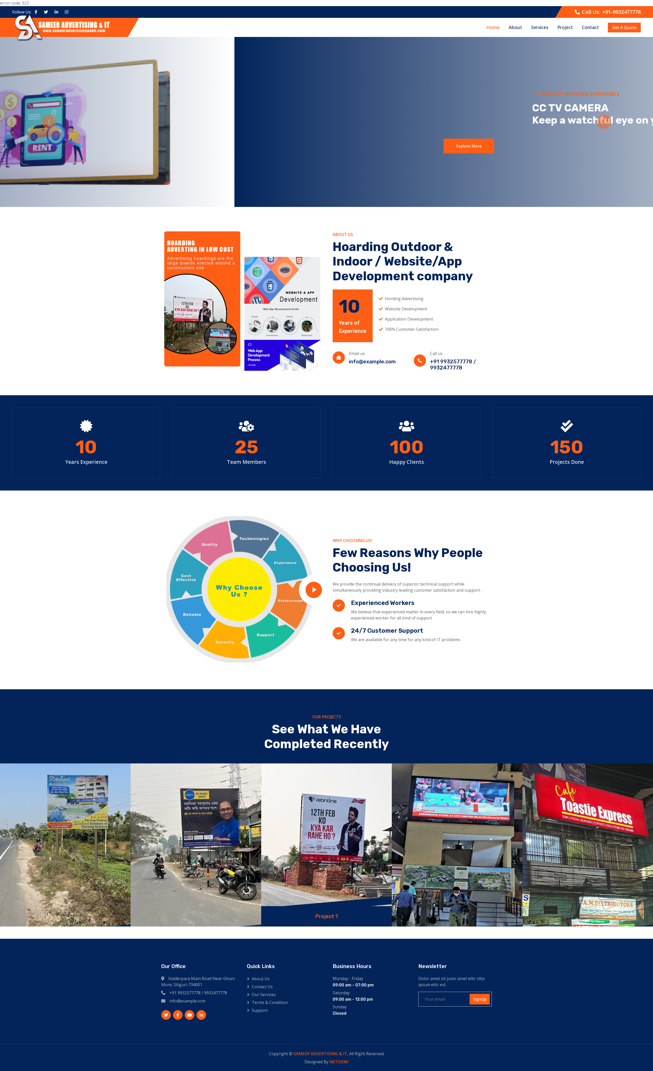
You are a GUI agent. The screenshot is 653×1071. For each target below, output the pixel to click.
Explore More (214, 146)
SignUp (479, 999)
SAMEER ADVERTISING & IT (320, 1053)
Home (493, 27)
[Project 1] (65, 845)
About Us (261, 979)
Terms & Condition (270, 1002)
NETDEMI (339, 1062)
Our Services (264, 994)
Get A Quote (624, 27)
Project (565, 27)
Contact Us (262, 986)
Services (539, 27)
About (515, 27)
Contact (590, 27)
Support (260, 1010)
